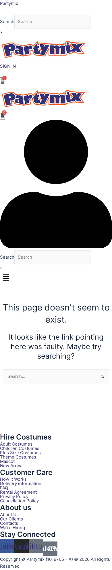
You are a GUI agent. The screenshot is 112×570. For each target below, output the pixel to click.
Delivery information (20, 483)
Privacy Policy (14, 496)
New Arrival (12, 465)
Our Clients (11, 519)
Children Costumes (19, 448)
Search (7, 21)
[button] (56, 278)
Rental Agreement (18, 492)
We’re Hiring (12, 527)
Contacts (9, 523)
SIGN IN (8, 66)
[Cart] (2, 81)
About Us (9, 514)
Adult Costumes (16, 444)
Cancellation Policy (19, 501)
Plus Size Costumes (20, 452)
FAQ (4, 488)
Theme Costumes (18, 457)
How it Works (13, 479)
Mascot (7, 461)
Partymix (9, 3)
